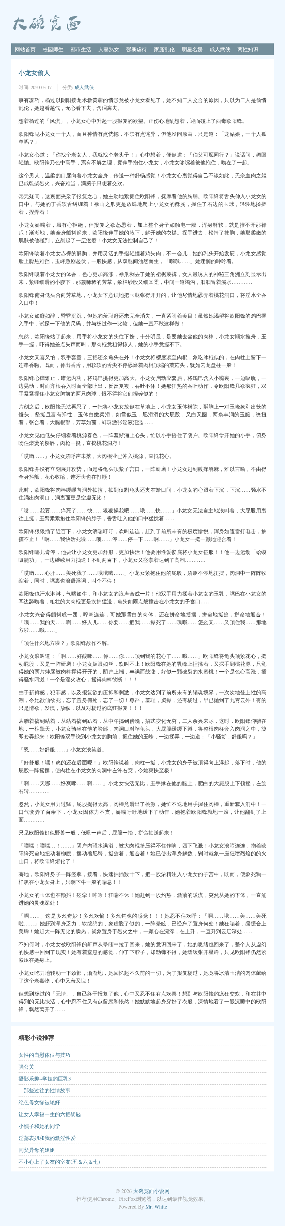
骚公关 (26, 1066)
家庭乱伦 (164, 49)
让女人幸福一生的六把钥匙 (50, 1114)
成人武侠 (220, 49)
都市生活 (81, 49)
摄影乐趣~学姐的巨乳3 (45, 1078)
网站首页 (25, 49)
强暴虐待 (136, 49)
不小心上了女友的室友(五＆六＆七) (59, 1161)
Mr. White (156, 1206)
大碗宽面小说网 (151, 1190)
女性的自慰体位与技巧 (45, 1054)
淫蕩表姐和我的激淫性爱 (47, 1137)
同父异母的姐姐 (37, 1149)
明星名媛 (192, 49)
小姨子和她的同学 (39, 1126)
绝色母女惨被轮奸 (39, 1102)
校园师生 (53, 49)
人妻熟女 (108, 49)
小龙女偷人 (34, 72)
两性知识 (248, 49)
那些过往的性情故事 (45, 1090)
